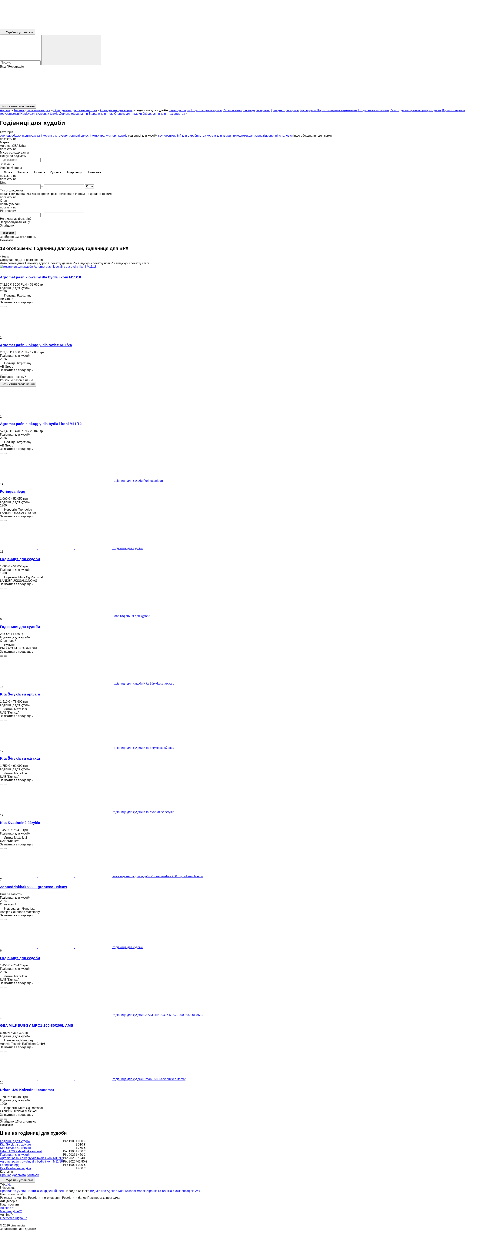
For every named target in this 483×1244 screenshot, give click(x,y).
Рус (8, 1184)
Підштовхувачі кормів (206, 110)
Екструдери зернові (256, 110)
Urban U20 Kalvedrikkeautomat (27, 1090)
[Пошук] (71, 50)
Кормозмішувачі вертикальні (337, 110)
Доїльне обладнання (73, 113)
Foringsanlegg (12, 491)
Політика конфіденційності (45, 1191)
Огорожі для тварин (128, 113)
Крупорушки (308, 110)
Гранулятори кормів (285, 110)
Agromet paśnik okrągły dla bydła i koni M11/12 (41, 424)
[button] (241, 86)
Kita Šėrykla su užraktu (20, 758)
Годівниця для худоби (20, 559)
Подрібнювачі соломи (373, 110)
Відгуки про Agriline (103, 1191)
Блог (121, 1191)
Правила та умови (13, 1191)
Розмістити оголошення (18, 384)
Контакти (33, 1175)
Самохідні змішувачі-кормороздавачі (415, 110)
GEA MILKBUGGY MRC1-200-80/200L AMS (36, 1025)
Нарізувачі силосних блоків (39, 113)
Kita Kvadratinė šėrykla (20, 823)
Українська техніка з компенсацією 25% (173, 1191)
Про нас (5, 1175)
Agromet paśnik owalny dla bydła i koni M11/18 (40, 277)
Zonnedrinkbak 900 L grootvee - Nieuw (33, 887)
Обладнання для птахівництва (164, 113)
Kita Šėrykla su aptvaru (20, 694)
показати (8, 232)
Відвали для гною (101, 113)
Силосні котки (232, 110)
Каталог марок (135, 1191)
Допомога (19, 1175)
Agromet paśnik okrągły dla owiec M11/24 (36, 345)
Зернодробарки (180, 110)
